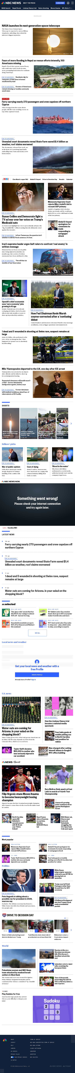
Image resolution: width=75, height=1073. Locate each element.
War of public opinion (11, 466)
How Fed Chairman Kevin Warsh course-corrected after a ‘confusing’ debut (51, 316)
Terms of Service (35, 1039)
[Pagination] (66, 918)
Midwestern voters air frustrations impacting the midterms (63, 937)
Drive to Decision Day (49, 179)
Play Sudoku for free (11, 993)
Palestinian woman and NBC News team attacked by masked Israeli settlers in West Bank (16, 972)
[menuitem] (29, 3)
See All (37, 633)
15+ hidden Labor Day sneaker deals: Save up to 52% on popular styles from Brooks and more (60, 613)
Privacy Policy (15, 1054)
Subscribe (33, 1051)
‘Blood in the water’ (60, 466)
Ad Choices (14, 1051)
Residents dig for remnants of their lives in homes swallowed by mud (15, 79)
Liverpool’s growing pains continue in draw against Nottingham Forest (63, 805)
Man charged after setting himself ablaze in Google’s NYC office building (60, 750)
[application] (54, 76)
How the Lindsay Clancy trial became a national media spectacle (57, 723)
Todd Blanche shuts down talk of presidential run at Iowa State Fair (39, 936)
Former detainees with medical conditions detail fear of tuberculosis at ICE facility (15, 391)
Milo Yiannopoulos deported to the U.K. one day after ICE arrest (33, 368)
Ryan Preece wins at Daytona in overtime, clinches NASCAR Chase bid (42, 822)
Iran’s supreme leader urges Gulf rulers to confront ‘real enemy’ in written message (35, 245)
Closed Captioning (35, 1048)
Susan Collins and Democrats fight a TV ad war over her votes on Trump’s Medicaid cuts (22, 219)
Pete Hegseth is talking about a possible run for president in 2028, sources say (17, 898)
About (12, 1039)
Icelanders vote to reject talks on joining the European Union (63, 966)
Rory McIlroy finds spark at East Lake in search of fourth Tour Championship (58, 791)
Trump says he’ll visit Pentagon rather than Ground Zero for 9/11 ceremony (62, 887)
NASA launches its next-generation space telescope (31, 25)
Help (12, 1045)
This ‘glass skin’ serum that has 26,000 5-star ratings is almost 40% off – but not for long (22, 613)
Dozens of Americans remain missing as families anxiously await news (16, 88)
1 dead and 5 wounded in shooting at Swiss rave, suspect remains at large (35, 333)
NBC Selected (34, 1057)
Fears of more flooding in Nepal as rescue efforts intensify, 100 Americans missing (33, 62)
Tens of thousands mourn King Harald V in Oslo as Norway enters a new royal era (63, 980)
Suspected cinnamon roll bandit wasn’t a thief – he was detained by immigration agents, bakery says (16, 382)
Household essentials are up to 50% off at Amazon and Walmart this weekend (22, 625)
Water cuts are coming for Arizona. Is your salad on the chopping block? (35, 592)
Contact (13, 1042)
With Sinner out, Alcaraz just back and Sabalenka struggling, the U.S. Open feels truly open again (67, 823)
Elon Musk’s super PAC (20, 179)
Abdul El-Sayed (35, 179)
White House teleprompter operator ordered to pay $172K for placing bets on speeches (64, 874)
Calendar (69, 179)
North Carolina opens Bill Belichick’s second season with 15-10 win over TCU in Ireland (18, 823)
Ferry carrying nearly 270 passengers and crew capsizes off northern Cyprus (36, 103)
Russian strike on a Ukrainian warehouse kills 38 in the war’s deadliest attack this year (62, 954)
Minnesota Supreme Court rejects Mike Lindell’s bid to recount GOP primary (60, 204)
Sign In (33, 679)
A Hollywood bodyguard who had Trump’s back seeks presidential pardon (63, 903)
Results (61, 179)
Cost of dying (32, 466)
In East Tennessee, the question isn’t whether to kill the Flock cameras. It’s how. (22, 236)
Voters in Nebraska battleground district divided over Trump (13, 936)
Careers (13, 1048)
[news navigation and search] (72, 3)
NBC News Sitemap (35, 1045)
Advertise (33, 1054)
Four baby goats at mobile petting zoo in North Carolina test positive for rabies (63, 737)
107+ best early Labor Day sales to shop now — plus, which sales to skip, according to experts (59, 625)
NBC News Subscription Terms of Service (42, 1042)
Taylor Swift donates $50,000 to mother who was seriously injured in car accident (24, 752)
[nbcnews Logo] (5, 1040)
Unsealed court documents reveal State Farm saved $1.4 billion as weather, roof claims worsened (35, 143)
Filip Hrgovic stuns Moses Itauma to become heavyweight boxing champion (20, 797)
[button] (54, 76)
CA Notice (14, 1060)
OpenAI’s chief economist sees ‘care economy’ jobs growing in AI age (13, 304)
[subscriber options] (68, 3)
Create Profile (37, 675)
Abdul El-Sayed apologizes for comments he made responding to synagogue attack (59, 849)
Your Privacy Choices (20, 1057)
